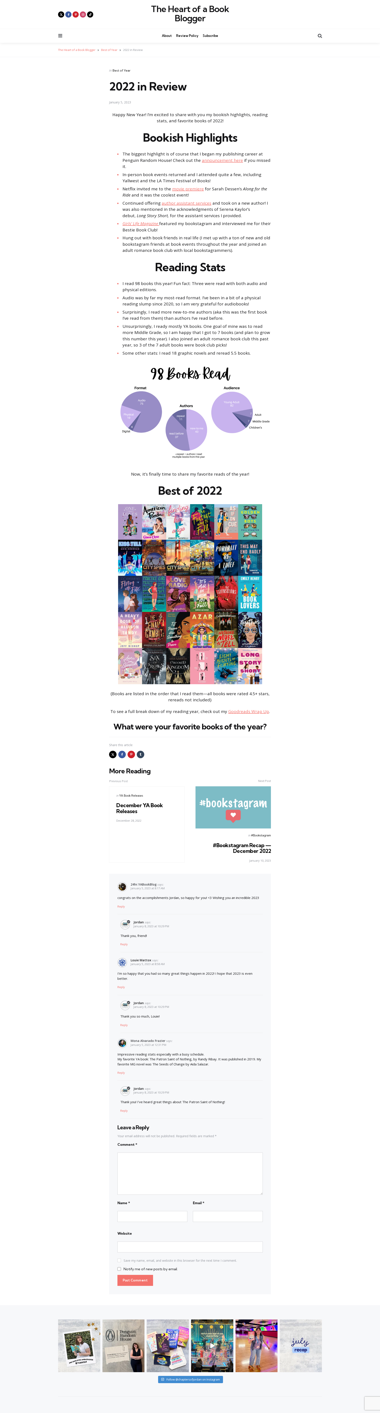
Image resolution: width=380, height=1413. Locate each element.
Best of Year (121, 70)
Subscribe (210, 36)
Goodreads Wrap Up (248, 711)
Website (124, 1233)
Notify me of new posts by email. (151, 1269)
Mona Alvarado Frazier (148, 1041)
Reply (121, 906)
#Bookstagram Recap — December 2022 (242, 848)
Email (198, 1203)
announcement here (222, 160)
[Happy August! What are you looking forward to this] (301, 1345)
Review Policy (187, 36)
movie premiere (188, 189)
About (167, 36)
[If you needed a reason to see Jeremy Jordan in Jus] (212, 1345)
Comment (127, 1144)
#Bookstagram (261, 835)
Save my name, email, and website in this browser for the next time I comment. (180, 1260)
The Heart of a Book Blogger (190, 13)
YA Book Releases (131, 795)
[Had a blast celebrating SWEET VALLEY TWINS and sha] (257, 1345)
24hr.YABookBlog (144, 884)
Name (123, 1203)
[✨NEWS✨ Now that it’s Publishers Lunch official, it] (123, 1345)
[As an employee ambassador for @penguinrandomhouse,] (79, 1345)
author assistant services (186, 203)
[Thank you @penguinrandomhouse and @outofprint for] (168, 1345)
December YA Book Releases (139, 808)
